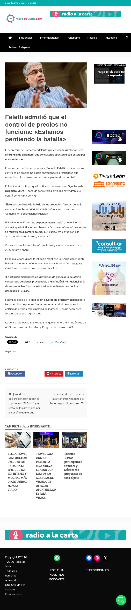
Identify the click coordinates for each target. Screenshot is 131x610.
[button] (121, 600)
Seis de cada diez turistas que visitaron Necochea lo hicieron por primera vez (67, 398)
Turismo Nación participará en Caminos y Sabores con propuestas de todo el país (73, 465)
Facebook (16, 373)
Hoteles (92, 37)
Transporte (73, 37)
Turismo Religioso (19, 47)
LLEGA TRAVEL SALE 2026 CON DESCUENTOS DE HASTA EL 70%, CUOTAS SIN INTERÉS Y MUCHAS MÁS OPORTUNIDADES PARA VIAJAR (17, 472)
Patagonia (110, 37)
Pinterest (55, 373)
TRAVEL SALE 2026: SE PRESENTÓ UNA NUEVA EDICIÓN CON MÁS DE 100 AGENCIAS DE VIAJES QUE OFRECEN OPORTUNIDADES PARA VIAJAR (46, 475)
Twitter (35, 373)
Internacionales (49, 37)
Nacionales (26, 37)
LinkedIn (74, 373)
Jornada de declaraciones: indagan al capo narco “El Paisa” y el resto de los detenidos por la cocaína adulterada (24, 403)
